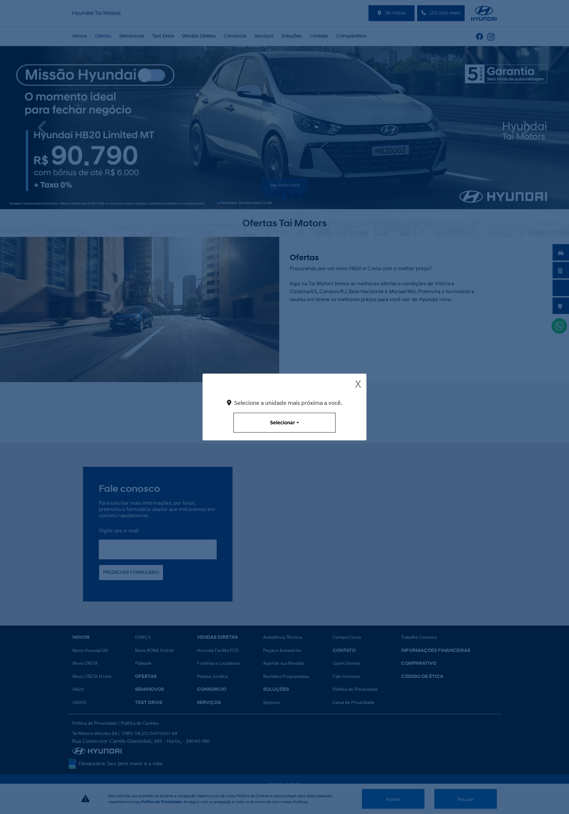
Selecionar (282, 422)
